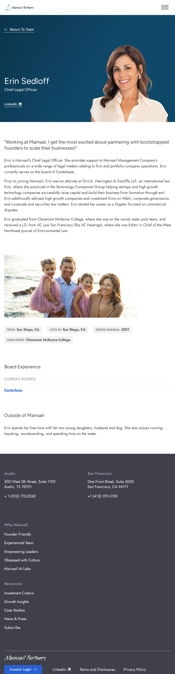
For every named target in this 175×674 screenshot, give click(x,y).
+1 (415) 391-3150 (103, 496)
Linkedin (59, 669)
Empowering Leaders (21, 551)
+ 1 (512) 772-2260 (20, 496)
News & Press (15, 618)
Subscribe (12, 627)
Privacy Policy (135, 669)
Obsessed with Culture (22, 560)
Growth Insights (16, 601)
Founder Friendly (17, 534)
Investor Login (20, 669)
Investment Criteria (19, 593)
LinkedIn (10, 104)
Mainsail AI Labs (17, 568)
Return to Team (22, 29)
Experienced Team (19, 542)
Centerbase (13, 390)
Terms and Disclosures (97, 669)
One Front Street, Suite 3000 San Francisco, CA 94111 (111, 484)
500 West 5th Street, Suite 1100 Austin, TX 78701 (29, 484)
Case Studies (14, 610)
